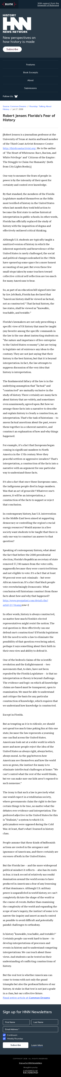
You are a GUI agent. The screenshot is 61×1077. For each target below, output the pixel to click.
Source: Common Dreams (14, 106)
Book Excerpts (30, 72)
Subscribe (12, 49)
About (30, 80)
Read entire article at (26, 997)
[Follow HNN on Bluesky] (16, 96)
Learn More (37, 1045)
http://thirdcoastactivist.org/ (19, 148)
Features (30, 64)
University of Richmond (48, 5)
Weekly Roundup (15, 1038)
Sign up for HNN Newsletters (30, 1063)
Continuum (12, 1035)
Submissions (30, 88)
